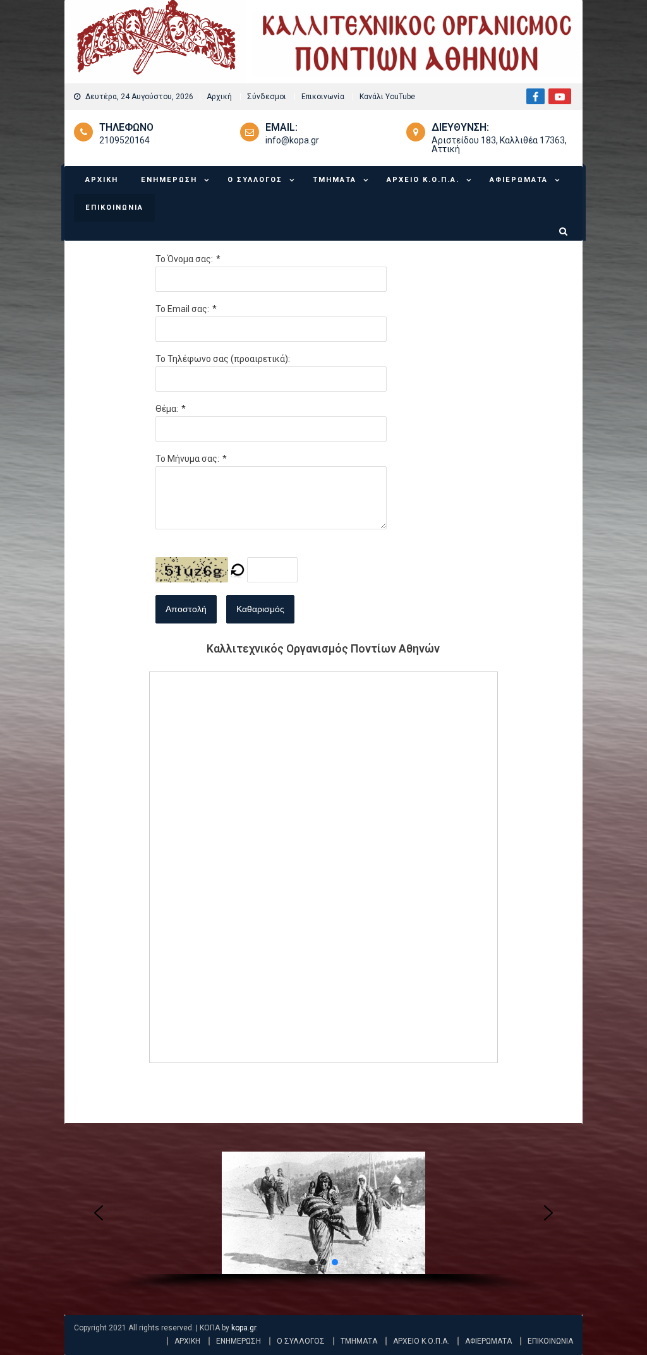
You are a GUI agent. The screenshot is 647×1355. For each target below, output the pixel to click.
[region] (323, 1224)
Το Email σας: (182, 309)
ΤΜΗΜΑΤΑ (334, 180)
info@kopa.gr (292, 140)
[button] (98, 1213)
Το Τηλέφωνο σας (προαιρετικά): (222, 359)
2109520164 (124, 140)
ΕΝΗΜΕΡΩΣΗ (169, 180)
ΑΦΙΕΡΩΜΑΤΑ (519, 180)
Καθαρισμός (260, 609)
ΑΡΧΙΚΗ (101, 180)
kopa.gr (243, 1327)
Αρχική (219, 96)
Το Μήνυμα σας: (187, 459)
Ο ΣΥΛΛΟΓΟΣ (254, 180)
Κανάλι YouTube (387, 96)
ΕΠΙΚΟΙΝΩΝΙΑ (114, 207)
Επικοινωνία (322, 96)
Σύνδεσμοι (266, 96)
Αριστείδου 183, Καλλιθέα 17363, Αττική (499, 144)
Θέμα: (166, 409)
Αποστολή (186, 609)
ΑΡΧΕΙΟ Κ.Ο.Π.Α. (423, 180)
